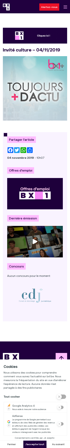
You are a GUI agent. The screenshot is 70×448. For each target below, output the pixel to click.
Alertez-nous (49, 7)
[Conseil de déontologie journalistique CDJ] (35, 295)
